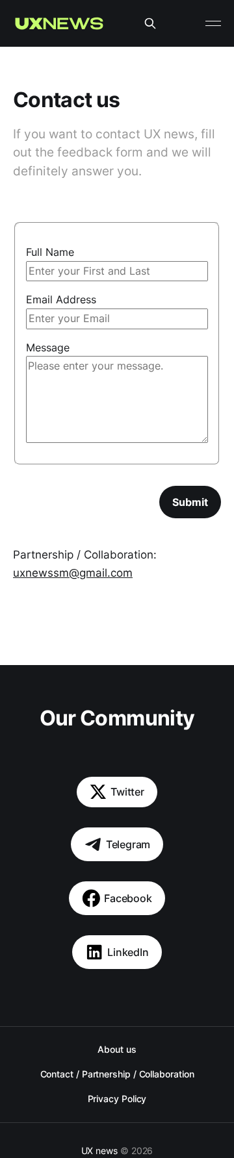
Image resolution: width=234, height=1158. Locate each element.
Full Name (50, 251)
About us (117, 1049)
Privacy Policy (117, 1098)
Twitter (127, 791)
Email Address (61, 299)
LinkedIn (128, 952)
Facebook (128, 898)
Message (48, 347)
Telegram (128, 844)
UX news (99, 1150)
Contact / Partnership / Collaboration (117, 1073)
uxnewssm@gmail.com (73, 572)
